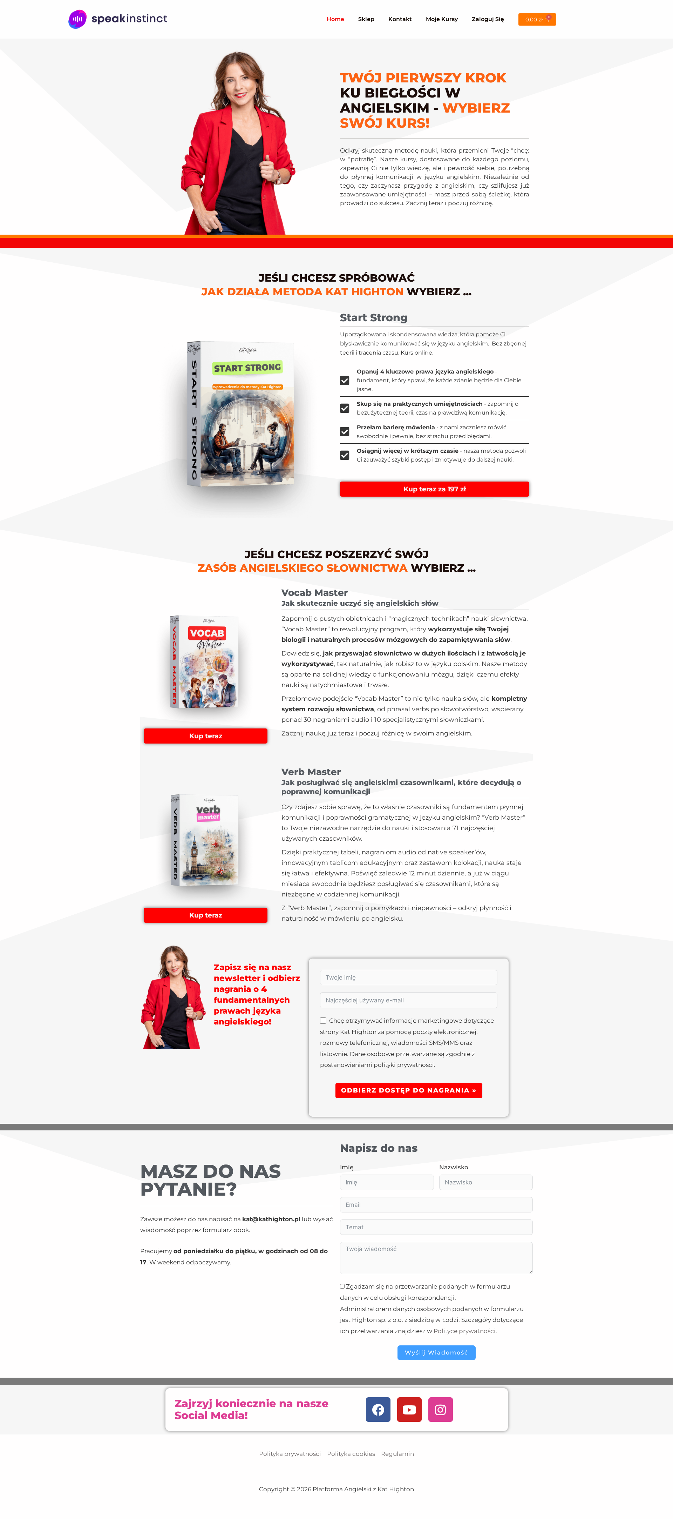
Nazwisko (453, 1167)
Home (335, 19)
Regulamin (397, 1453)
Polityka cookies (351, 1453)
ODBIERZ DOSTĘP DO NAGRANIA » (409, 1090)
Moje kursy (442, 19)
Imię (346, 1167)
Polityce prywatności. (465, 1331)
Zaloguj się (488, 19)
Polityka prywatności (290, 1453)
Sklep (366, 19)
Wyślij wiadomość (436, 1352)
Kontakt (400, 19)
